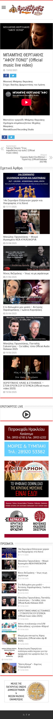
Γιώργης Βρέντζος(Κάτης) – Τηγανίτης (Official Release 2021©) (33, 158)
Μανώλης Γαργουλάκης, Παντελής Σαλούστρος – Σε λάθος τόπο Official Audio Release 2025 (26, 346)
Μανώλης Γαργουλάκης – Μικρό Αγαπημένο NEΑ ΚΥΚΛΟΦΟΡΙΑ (20, 238)
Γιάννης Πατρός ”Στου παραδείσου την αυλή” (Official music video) (20, 149)
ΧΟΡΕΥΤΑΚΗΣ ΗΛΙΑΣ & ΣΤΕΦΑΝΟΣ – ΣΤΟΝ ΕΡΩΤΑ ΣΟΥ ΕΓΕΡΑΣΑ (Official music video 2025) (26, 386)
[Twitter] (29, 715)
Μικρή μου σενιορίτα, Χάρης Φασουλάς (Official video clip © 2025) (32, 638)
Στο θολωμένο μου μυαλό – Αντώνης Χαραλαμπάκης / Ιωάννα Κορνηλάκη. (23, 308)
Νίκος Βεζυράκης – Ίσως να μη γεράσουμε (26, 273)
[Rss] (24, 715)
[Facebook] (26, 715)
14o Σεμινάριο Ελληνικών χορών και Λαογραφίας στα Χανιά (23, 202)
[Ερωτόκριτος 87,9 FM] (26, 9)
